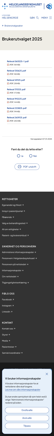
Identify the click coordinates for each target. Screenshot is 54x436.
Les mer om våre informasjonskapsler (22, 389)
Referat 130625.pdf (16, 70)
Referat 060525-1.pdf (18, 61)
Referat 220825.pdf (16, 108)
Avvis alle (27, 417)
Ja (22, 155)
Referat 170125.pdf (16, 89)
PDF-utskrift (29, 166)
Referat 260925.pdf (16, 117)
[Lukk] (47, 374)
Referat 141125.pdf (16, 80)
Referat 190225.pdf (16, 98)
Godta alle (27, 410)
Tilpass (27, 425)
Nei (35, 155)
